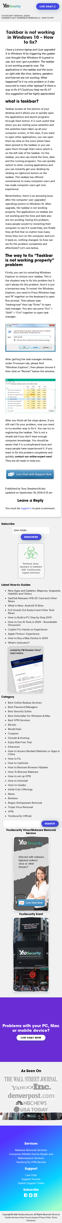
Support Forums (31, 1179)
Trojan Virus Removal (20, 807)
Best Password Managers (23, 707)
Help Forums (25, 1217)
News (11, 794)
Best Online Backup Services (25, 702)
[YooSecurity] (12, 8)
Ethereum (14, 746)
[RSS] (36, 1195)
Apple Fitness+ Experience (23, 633)
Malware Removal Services (31, 1150)
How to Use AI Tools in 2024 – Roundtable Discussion (32, 623)
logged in (26, 508)
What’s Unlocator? (19, 642)
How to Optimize (18, 763)
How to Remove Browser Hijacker (28, 767)
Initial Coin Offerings (20, 789)
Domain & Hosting (18, 738)
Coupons (13, 733)
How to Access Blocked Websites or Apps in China (34, 752)
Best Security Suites (20, 711)
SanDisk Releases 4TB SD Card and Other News (32, 599)
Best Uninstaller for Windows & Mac (29, 715)
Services (15, 1217)
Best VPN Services (19, 720)
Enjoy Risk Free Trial (20, 742)
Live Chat (47, 6)
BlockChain (14, 729)
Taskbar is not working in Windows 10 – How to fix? (30, 37)
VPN (10, 811)
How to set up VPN (19, 776)
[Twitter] (31, 1195)
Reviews (13, 798)
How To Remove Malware (23, 771)
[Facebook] (26, 1195)
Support (35, 1217)
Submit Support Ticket (31, 1183)
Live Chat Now (31, 1037)
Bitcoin (12, 724)
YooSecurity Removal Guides (15, 15)
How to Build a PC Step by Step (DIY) (30, 617)
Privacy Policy (45, 1217)
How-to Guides (17, 785)
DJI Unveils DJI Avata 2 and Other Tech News (31, 611)
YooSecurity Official (19, 816)
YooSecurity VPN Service (31, 1162)
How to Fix (14, 758)
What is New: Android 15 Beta (25, 605)
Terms (54, 1217)
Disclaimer (31, 1220)
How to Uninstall (18, 780)
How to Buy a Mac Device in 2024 (28, 638)
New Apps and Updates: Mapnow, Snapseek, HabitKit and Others (34, 592)
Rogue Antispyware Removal (25, 802)
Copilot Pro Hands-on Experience (27, 629)
